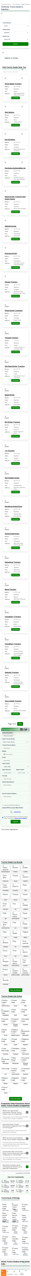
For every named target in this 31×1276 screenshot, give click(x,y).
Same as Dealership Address (12, 805)
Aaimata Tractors (12, 672)
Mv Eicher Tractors (12, 422)
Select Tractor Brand (8, 739)
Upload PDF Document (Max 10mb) (12, 807)
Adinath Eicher (10, 226)
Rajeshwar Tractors (13, 562)
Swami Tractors (11, 282)
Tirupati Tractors (11, 338)
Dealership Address (8, 782)
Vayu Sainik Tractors (13, 701)
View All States (15, 1099)
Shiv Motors (9, 112)
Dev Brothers (10, 140)
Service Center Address (9, 793)
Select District (6, 769)
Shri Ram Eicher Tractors (15, 366)
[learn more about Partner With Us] (27, 1271)
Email (4, 757)
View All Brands (15, 990)
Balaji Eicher (10, 395)
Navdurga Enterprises (13, 506)
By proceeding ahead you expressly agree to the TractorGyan (16, 817)
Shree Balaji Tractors (13, 84)
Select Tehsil (20, 769)
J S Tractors (10, 451)
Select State (6, 29)
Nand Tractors (10, 589)
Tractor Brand (7, 22)
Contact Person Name (8, 745)
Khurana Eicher (11, 253)
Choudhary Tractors (13, 617)
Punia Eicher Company (14, 311)
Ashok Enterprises (12, 534)
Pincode (4, 775)
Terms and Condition (21, 818)
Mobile (4, 751)
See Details (15, 98)
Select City (6, 36)
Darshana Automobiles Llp (15, 168)
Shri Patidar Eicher (12, 478)
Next (20, 724)
